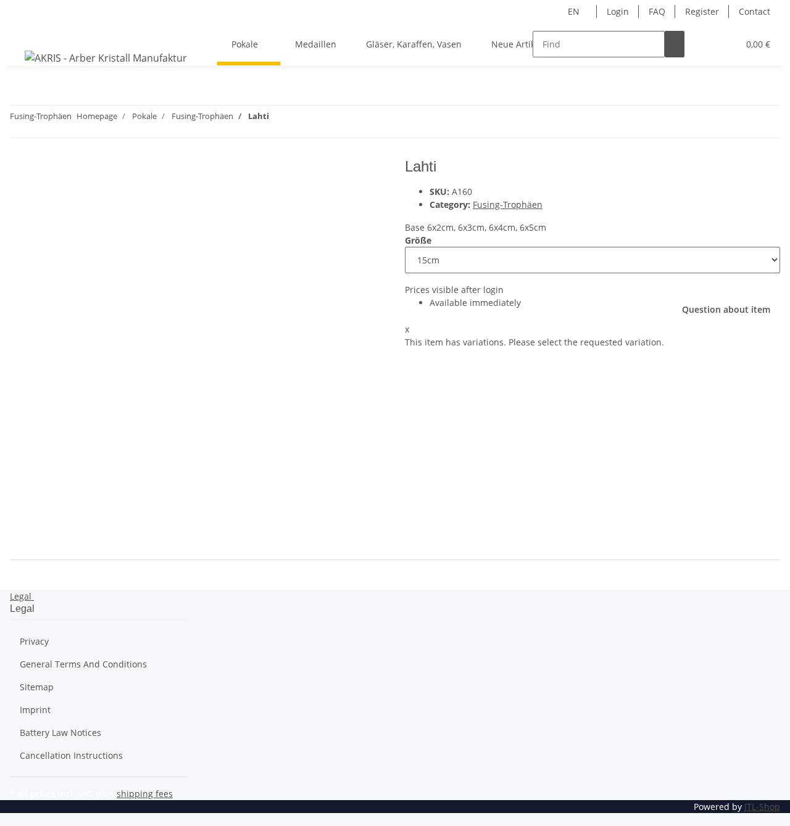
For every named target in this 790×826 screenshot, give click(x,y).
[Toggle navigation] (25, 33)
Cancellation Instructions (71, 755)
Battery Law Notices (60, 732)
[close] (20, 171)
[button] (704, 44)
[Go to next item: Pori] (279, 118)
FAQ (657, 11)
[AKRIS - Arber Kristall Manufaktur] (106, 58)
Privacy (34, 641)
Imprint (35, 710)
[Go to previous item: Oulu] (301, 118)
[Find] (674, 44)
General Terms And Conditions (83, 664)
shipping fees (145, 793)
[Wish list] (724, 44)
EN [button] (575, 11)
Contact (754, 11)
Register (702, 11)
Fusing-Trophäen (508, 204)
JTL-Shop (762, 806)
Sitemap (37, 687)
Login (618, 11)
